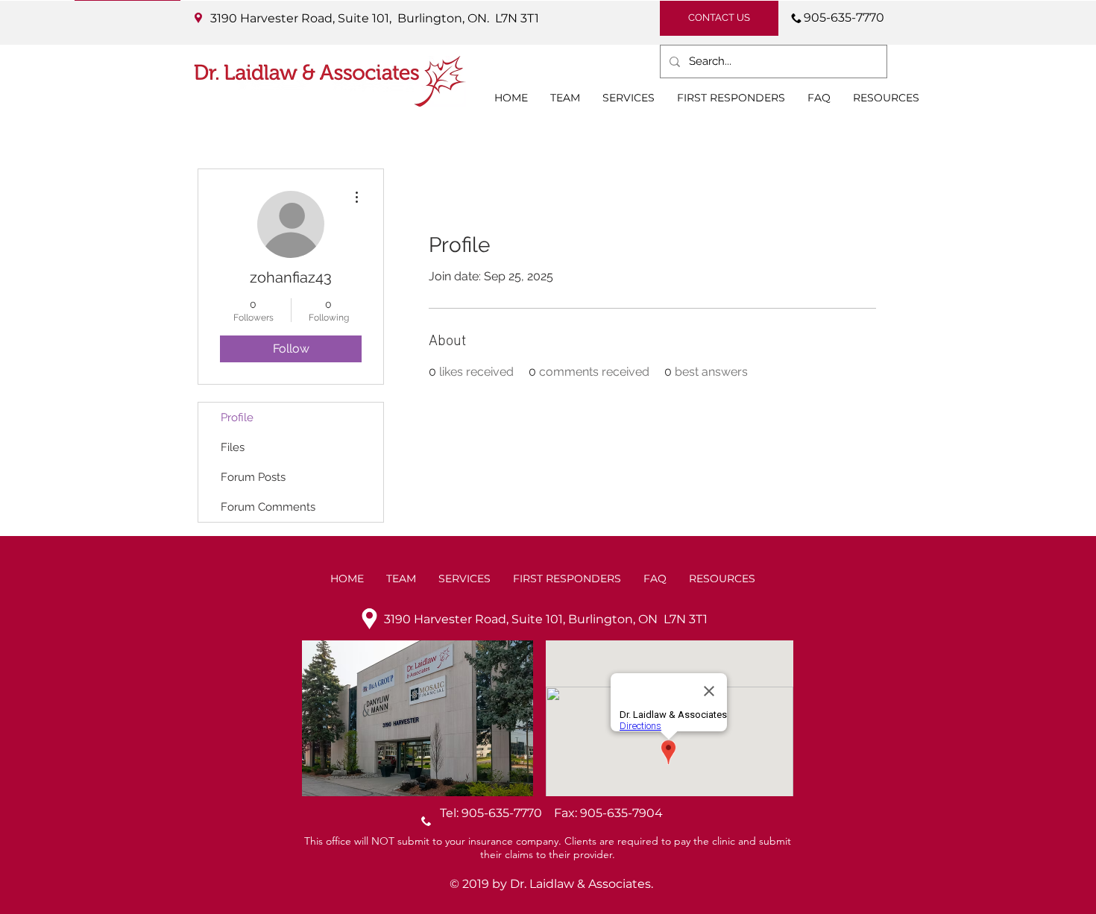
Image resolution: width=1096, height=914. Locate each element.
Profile (237, 417)
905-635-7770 (508, 813)
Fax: (567, 813)
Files (233, 447)
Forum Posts (253, 477)
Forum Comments (268, 507)
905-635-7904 (621, 813)
